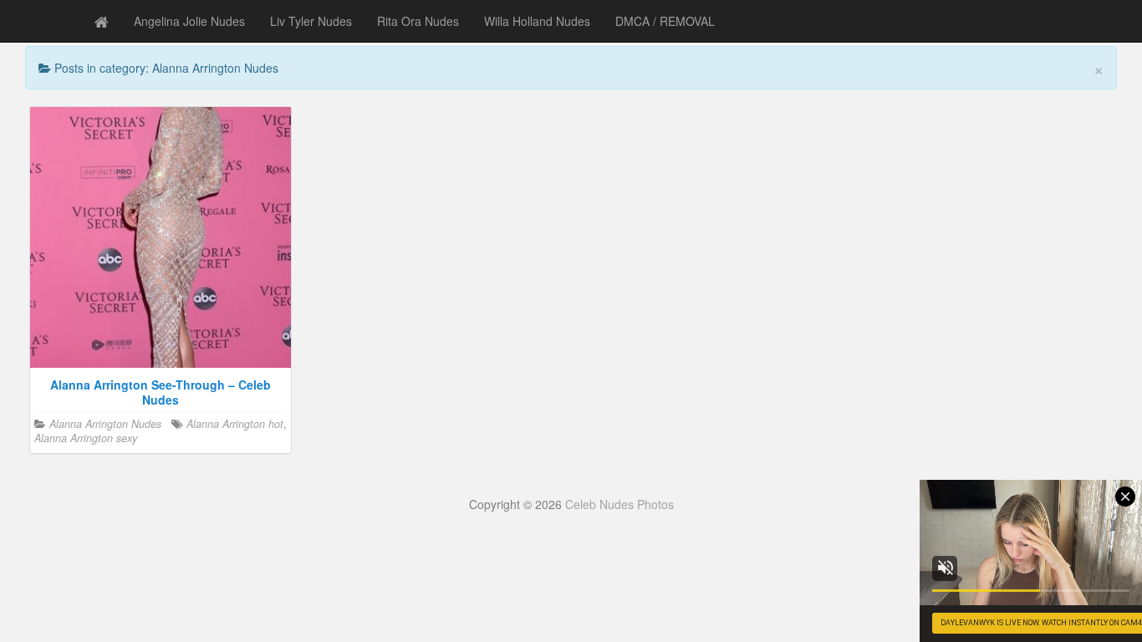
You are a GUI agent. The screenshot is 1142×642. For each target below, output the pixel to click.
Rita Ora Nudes (418, 21)
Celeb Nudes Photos (619, 504)
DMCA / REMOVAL (665, 21)
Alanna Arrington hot (234, 423)
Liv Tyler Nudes (311, 21)
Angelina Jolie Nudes (189, 21)
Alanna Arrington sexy (85, 438)
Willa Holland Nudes (537, 21)
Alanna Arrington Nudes (105, 423)
